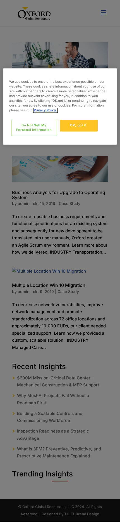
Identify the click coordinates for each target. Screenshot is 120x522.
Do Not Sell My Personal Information (34, 128)
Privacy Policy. (45, 110)
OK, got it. (78, 125)
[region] (60, 107)
